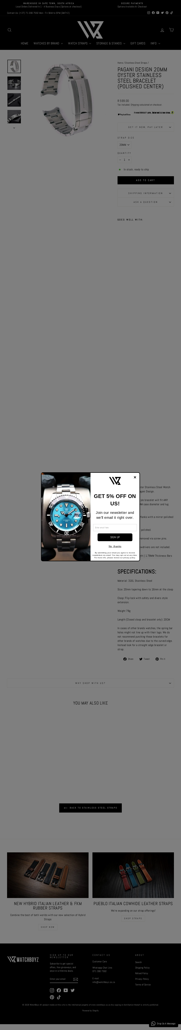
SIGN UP (115, 537)
